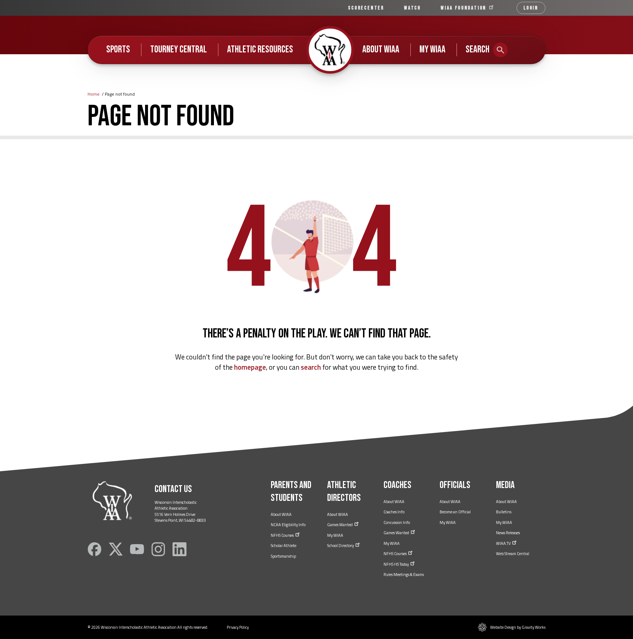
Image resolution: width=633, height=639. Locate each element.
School (341, 545)
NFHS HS (397, 564)
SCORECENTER (366, 8)
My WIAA (432, 49)
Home (94, 94)
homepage (250, 367)
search (311, 367)
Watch (412, 8)
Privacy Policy (238, 627)
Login (530, 8)
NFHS (283, 535)
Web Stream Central (512, 554)
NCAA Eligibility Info (288, 525)
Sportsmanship (283, 556)
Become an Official (455, 512)
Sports (118, 49)
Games (340, 525)
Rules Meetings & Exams (404, 574)
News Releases (508, 533)
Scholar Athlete (283, 545)
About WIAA (380, 49)
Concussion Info (397, 522)
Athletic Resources (260, 49)
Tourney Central (178, 49)
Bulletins (503, 512)
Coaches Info (394, 512)
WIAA (464, 8)
